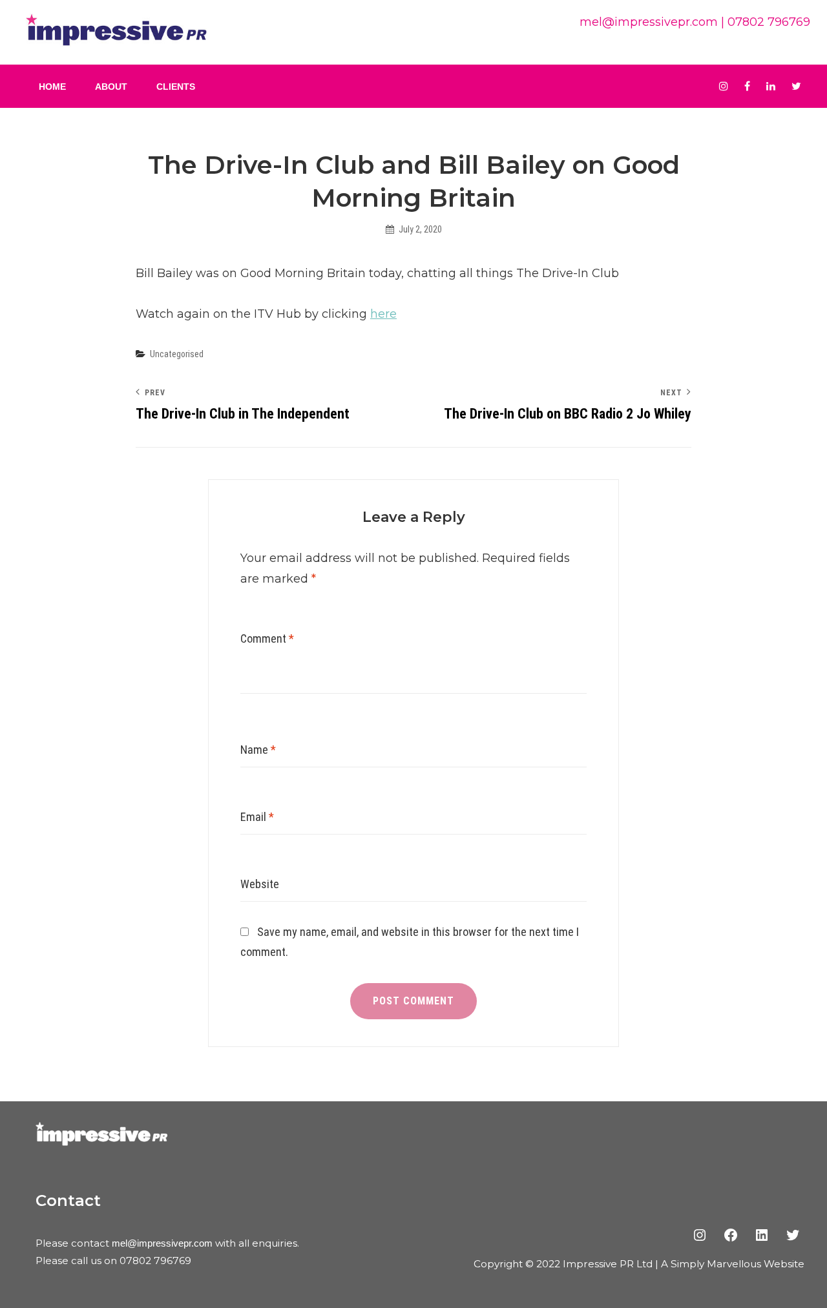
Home (52, 86)
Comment (267, 638)
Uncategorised (177, 354)
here (383, 314)
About (111, 86)
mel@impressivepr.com (649, 22)
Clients (175, 86)
